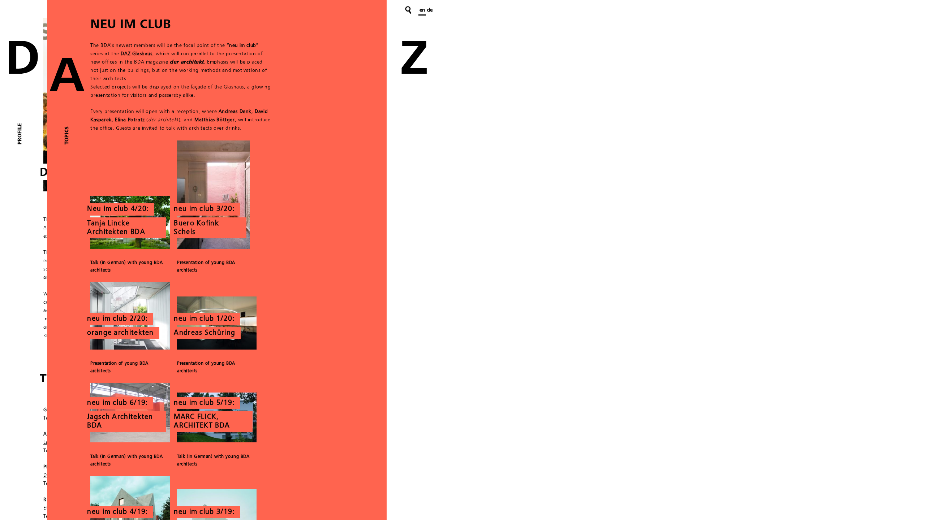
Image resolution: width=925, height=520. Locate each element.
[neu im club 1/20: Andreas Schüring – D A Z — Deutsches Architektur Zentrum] (217, 348)
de (430, 10)
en (422, 10)
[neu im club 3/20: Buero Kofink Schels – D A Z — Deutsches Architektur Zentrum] (213, 247)
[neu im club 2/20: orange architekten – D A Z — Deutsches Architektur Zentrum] (130, 348)
